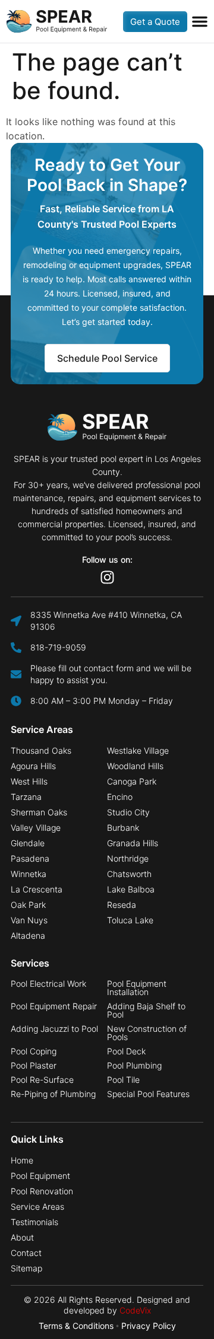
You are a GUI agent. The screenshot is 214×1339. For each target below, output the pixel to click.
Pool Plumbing (134, 1065)
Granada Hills (132, 843)
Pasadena (30, 858)
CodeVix (135, 1310)
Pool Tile (123, 1080)
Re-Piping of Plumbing (53, 1094)
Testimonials (34, 1222)
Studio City (128, 812)
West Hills (29, 781)
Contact (26, 1253)
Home (22, 1160)
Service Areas (37, 1207)
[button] (199, 21)
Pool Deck (126, 1051)
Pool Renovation (42, 1191)
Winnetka (28, 874)
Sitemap (26, 1268)
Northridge (128, 858)
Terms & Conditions (76, 1326)
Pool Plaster (33, 1065)
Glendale (28, 843)
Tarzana (26, 797)
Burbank (123, 828)
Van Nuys (29, 920)
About (22, 1237)
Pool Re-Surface (42, 1080)
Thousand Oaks (41, 750)
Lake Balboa (131, 889)
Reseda (121, 905)
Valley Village (36, 828)
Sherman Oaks (39, 812)
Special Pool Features (148, 1094)
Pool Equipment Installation (136, 988)
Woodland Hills (135, 766)
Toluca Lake (130, 920)
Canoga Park (131, 781)
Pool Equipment (40, 1176)
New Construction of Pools (147, 1033)
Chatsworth (129, 874)
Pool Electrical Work (48, 984)
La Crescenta (36, 889)
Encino (120, 797)
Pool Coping (33, 1051)
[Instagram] (107, 577)
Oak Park (28, 905)
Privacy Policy (148, 1326)
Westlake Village (138, 750)
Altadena (28, 936)
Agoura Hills (33, 766)
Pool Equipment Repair (54, 1006)
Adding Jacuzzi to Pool (54, 1029)
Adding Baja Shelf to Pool (146, 1010)
